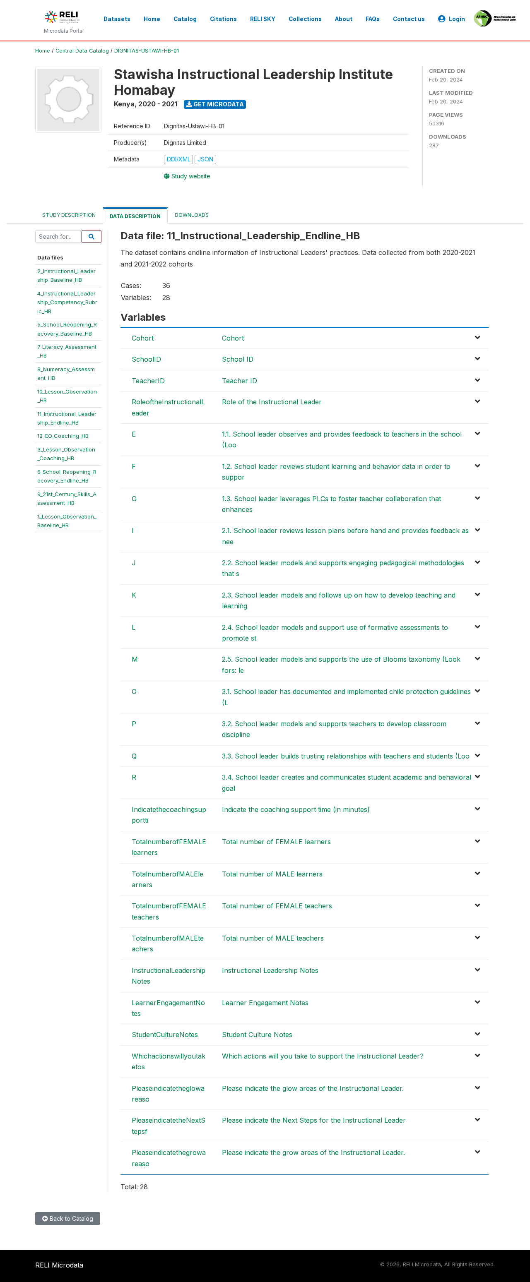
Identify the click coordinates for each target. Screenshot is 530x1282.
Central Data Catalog (82, 51)
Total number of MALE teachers (273, 938)
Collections (305, 19)
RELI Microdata (59, 1265)
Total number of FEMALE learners (276, 842)
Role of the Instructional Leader (272, 402)
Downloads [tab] (192, 215)
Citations (223, 19)
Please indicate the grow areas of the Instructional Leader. (313, 1152)
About (343, 19)
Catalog (185, 19)
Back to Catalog (70, 1218)
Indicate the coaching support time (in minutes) (296, 809)
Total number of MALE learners (272, 874)
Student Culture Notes (257, 1034)
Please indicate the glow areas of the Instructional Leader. (313, 1088)
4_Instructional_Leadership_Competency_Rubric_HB (67, 302)
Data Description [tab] (135, 216)
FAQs (373, 19)
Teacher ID (239, 381)
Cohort (143, 338)
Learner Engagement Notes (265, 1003)
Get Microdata (218, 104)
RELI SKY (262, 19)
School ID (237, 359)
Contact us (409, 19)
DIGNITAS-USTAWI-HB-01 (146, 51)
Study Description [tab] (69, 215)
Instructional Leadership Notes (270, 970)
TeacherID (148, 381)
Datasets (117, 19)
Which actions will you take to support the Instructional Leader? (323, 1056)
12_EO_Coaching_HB (63, 435)
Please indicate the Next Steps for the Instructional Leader (314, 1120)
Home (152, 19)
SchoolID (146, 359)
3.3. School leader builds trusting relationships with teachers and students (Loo (346, 756)
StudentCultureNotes (165, 1034)
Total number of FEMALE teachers (277, 906)
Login (457, 19)
